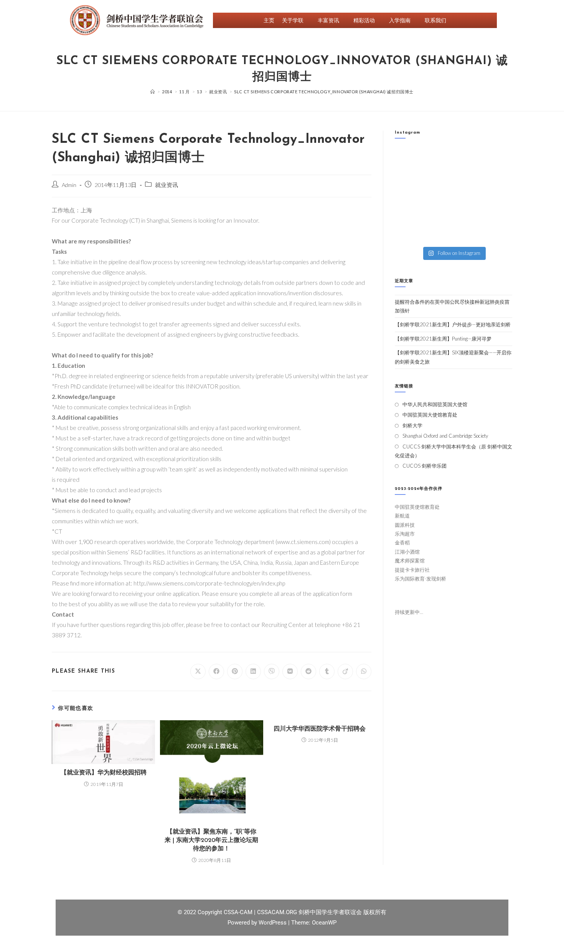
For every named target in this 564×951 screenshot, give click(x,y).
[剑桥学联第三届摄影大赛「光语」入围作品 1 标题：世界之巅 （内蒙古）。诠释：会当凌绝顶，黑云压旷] (408, 214)
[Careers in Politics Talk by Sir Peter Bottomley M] (499, 177)
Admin (69, 185)
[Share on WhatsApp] (363, 671)
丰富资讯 (328, 20)
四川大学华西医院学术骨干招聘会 (320, 729)
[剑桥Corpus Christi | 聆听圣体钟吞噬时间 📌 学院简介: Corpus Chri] (438, 158)
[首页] (152, 91)
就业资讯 (166, 185)
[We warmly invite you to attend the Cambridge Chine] (499, 233)
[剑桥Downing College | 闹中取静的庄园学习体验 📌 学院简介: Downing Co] (408, 158)
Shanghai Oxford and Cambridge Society (445, 436)
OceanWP (324, 922)
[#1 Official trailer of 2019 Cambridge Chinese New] (468, 233)
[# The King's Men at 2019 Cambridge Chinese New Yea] (408, 233)
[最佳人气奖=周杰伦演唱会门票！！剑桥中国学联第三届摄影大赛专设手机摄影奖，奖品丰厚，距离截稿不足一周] (438, 214)
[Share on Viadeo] (345, 671)
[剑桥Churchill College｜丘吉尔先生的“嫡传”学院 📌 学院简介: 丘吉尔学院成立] (499, 158)
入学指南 (400, 20)
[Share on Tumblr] (327, 671)
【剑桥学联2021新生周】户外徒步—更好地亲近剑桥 (453, 324)
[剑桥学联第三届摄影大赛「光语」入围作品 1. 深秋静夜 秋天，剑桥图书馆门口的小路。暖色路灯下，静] (438, 195)
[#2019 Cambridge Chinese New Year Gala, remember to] (499, 214)
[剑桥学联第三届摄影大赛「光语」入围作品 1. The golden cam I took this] (408, 195)
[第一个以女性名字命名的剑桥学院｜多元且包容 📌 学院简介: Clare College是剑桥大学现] (438, 177)
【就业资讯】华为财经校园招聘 (104, 773)
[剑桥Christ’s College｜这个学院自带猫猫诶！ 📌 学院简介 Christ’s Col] (408, 177)
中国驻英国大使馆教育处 (429, 415)
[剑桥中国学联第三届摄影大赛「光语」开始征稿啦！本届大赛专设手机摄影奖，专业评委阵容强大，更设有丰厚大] (468, 214)
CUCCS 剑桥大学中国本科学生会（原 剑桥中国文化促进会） (453, 450)
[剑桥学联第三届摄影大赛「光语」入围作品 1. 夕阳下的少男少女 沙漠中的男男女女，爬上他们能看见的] (499, 195)
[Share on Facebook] (216, 671)
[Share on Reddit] (308, 671)
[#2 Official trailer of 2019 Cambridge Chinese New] (438, 233)
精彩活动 (364, 20)
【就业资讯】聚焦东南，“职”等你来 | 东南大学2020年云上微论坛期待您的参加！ (211, 840)
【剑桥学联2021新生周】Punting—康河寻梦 (443, 339)
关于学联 (292, 20)
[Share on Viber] (271, 671)
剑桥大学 (412, 425)
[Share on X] (198, 671)
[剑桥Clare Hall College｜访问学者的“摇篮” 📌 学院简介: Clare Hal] (468, 158)
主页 (269, 20)
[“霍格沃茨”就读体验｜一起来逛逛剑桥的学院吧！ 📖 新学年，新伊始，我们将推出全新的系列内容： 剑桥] (468, 177)
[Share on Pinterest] (234, 671)
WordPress (273, 922)
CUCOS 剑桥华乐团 (424, 466)
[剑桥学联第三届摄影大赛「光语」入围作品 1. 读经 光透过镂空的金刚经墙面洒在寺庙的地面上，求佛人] (468, 195)
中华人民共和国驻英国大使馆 (434, 404)
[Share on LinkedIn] (253, 671)
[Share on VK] (290, 671)
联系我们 (435, 20)
